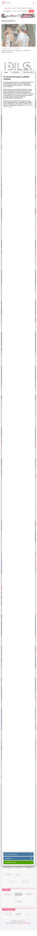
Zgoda (6, 72)
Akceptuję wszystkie (11, 862)
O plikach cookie (28, 72)
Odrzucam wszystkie (11, 854)
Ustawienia (16, 72)
